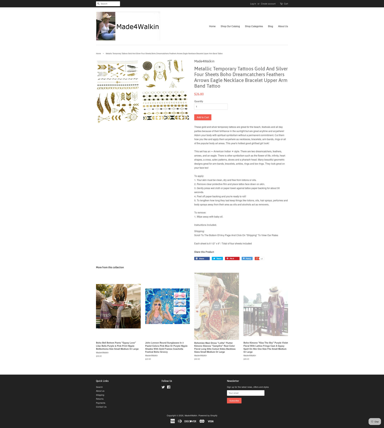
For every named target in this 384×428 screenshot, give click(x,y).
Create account (268, 3)
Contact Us (101, 406)
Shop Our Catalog (230, 26)
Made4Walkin (191, 415)
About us (100, 390)
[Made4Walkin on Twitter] (163, 387)
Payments (100, 402)
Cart (286, 3)
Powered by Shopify (207, 415)
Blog (270, 26)
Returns (100, 398)
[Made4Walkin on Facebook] (168, 387)
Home (212, 26)
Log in (253, 3)
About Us (283, 26)
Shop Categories (254, 26)
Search (99, 386)
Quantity (198, 101)
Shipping (100, 394)
